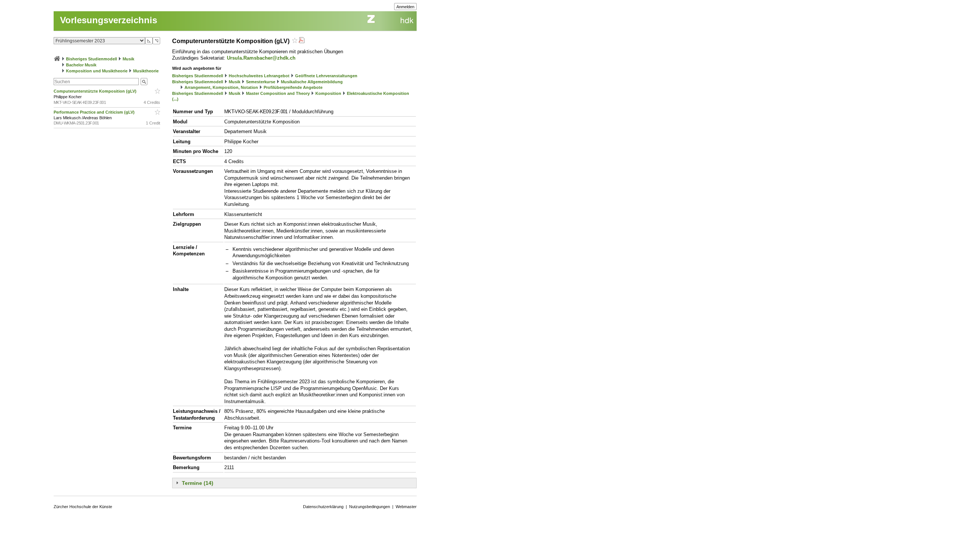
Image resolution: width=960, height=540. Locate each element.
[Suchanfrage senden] (144, 81)
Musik (128, 59)
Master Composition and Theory (278, 93)
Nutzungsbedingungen (369, 506)
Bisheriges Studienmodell (91, 59)
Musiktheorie (146, 71)
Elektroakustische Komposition (378, 93)
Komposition (328, 93)
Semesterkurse (260, 82)
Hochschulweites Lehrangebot (259, 76)
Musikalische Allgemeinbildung (312, 82)
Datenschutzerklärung (323, 506)
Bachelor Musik (81, 65)
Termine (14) (197, 483)
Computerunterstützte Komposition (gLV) (96, 91)
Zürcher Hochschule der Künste (83, 506)
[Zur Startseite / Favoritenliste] (57, 59)
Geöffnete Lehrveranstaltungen (326, 76)
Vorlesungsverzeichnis (108, 20)
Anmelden (405, 6)
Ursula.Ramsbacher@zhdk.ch (261, 58)
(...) (175, 99)
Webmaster (406, 506)
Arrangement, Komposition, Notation (221, 87)
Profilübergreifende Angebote (293, 87)
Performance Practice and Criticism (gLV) (95, 112)
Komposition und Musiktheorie (97, 71)
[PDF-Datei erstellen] (301, 41)
